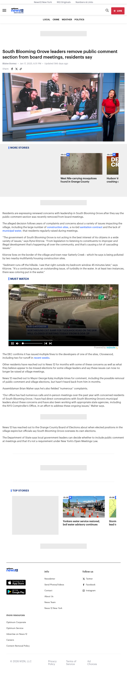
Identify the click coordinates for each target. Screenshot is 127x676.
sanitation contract (91, 227)
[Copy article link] (21, 69)
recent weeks (41, 358)
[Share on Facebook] (12, 69)
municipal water (11, 231)
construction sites (57, 227)
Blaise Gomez (9, 64)
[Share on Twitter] (16, 69)
